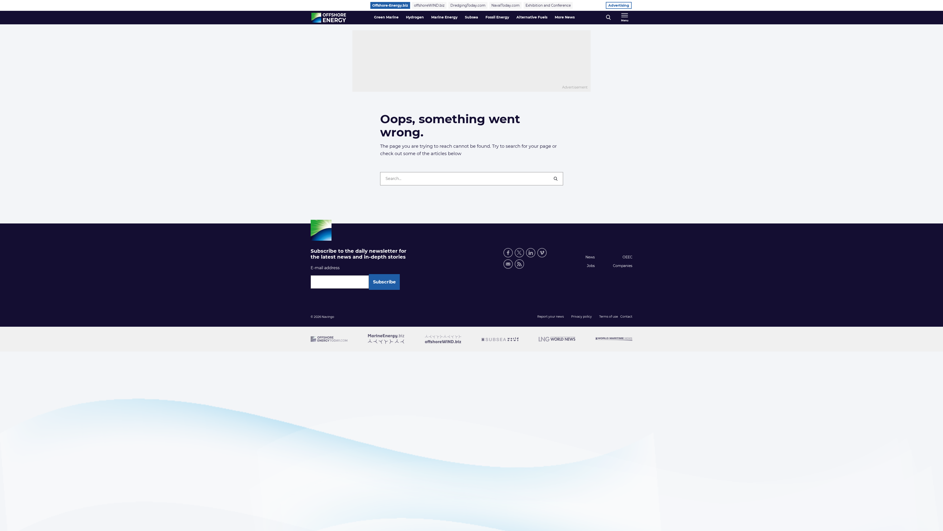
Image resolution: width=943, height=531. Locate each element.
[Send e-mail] (508, 264)
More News (565, 17)
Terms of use (608, 316)
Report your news (550, 316)
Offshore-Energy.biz (390, 5)
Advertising (618, 5)
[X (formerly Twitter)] (519, 252)
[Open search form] (608, 17)
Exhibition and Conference (548, 5)
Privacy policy (581, 316)
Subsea (471, 17)
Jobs (591, 266)
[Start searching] (556, 179)
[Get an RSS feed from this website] (519, 264)
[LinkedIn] (530, 252)
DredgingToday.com (467, 5)
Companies (622, 266)
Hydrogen (415, 17)
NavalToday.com (505, 5)
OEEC (627, 257)
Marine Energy (444, 17)
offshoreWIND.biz (429, 5)
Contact (626, 316)
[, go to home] (328, 18)
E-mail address (325, 268)
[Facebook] (508, 252)
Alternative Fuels (531, 17)
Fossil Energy (497, 17)
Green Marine (386, 17)
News (590, 257)
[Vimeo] (542, 252)
